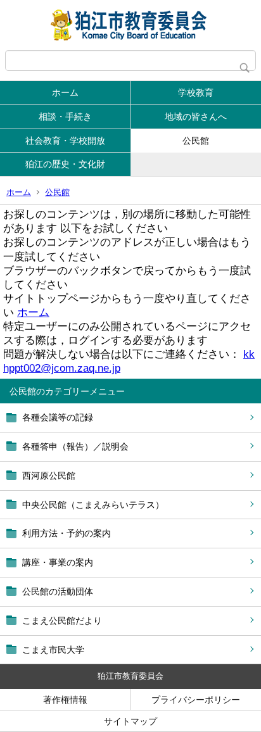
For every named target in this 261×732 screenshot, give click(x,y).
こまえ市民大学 (53, 650)
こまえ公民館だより (62, 620)
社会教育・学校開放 (65, 141)
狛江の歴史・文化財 (65, 164)
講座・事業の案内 (57, 562)
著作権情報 (65, 700)
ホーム (65, 92)
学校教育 (195, 92)
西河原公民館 (48, 475)
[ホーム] (130, 25)
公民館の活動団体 (57, 591)
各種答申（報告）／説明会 (75, 446)
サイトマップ (130, 721)
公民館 (195, 141)
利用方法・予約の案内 (66, 533)
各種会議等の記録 (57, 417)
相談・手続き (65, 116)
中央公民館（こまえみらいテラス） (93, 505)
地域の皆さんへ (196, 116)
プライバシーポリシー (195, 700)
